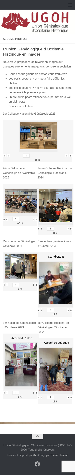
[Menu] (70, 5)
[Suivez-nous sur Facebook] (37, 464)
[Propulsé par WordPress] (34, 455)
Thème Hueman (59, 455)
